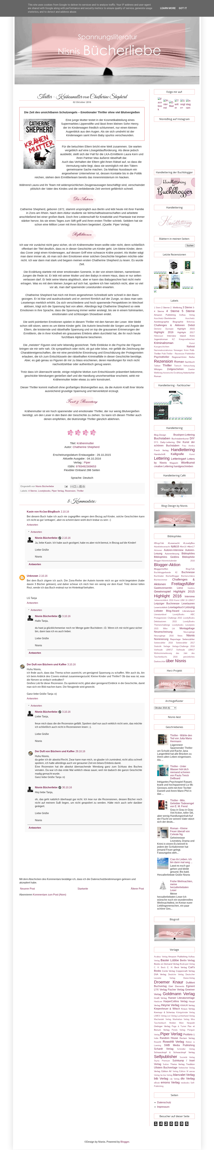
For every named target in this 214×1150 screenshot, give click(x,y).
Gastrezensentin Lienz (168, 588)
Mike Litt (169, 628)
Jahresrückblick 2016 (163, 600)
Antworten (32, 524)
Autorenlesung (172, 553)
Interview (171, 336)
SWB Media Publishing (179, 1045)
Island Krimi (187, 336)
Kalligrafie (177, 454)
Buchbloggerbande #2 (165, 572)
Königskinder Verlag (185, 1012)
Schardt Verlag (163, 1049)
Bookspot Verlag (187, 964)
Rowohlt (157, 1042)
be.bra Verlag (166, 1075)
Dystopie (169, 329)
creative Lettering (163, 466)
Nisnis (190, 635)
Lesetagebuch (176, 607)
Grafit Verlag (160, 998)
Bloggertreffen (161, 569)
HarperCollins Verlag (175, 1001)
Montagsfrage (187, 628)
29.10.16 (80, 751)
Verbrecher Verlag (186, 1068)
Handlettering (183, 450)
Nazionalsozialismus (163, 350)
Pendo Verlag (178, 1030)
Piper (87, 462)
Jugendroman (161, 339)
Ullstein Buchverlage (165, 1067)
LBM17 (191, 600)
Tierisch (177, 366)
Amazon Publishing (165, 315)
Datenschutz (164, 1102)
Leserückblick (160, 607)
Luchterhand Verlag (186, 1016)
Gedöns (191, 588)
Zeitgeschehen (175, 369)
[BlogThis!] (74, 486)
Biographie (178, 321)
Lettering (162, 458)
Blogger (124, 1141)
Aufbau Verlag (187, 315)
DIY (192, 438)
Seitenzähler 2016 (163, 643)
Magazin (174, 463)
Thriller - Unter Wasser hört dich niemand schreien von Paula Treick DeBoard (180, 772)
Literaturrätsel (160, 614)
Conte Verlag (168, 971)
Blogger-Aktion (167, 564)
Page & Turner (179, 1026)
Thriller (80, 491)
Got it (183, 8)
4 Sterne (32, 491)
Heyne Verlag (170, 1005)
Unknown (32, 576)
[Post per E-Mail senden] (66, 486)
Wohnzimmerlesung (163, 653)
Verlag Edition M (180, 1071)
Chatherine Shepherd (86, 447)
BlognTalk (190, 569)
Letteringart (178, 458)
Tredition (190, 1064)
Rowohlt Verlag (173, 1041)
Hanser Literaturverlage (181, 998)
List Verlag (172, 1016)
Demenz (158, 329)
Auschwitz (190, 318)
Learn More (168, 8)
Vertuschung (189, 366)
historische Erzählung (173, 373)
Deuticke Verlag (176, 974)
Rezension (70, 491)
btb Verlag (161, 1078)
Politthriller (190, 353)
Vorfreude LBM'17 (163, 650)
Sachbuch (190, 362)
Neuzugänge (189, 632)
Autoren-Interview (173, 550)
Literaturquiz (188, 611)
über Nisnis (176, 661)
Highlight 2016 (163, 332)
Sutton (166, 1064)
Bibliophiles (188, 553)
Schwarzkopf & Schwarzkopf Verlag (174, 1052)
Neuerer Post (27, 888)
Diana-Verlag (189, 978)
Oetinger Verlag (162, 1026)
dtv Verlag (188, 1078)
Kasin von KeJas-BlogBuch (43, 511)
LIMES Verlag (160, 1016)
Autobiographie (161, 321)
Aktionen (158, 550)
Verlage (166, 646)
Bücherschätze (188, 576)
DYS (156, 442)
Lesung (190, 607)
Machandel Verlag (162, 1019)
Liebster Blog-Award (166, 611)
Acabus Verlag (160, 956)
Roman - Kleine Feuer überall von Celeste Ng (180, 831)
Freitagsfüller (183, 584)
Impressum (163, 1106)
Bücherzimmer (160, 580)
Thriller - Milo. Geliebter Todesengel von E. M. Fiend (182, 803)
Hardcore (158, 1001)
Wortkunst (188, 462)
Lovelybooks (44, 491)
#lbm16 (183, 546)
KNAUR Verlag (187, 1005)
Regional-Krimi (179, 357)
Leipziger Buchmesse (167, 603)
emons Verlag (170, 1082)
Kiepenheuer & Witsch (167, 1008)
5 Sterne (188, 311)
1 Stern (157, 307)
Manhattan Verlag (181, 1019)
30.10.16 (67, 787)
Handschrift (159, 454)
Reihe (192, 357)
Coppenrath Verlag (185, 971)
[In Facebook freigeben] (80, 486)
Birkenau (191, 322)
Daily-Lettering (167, 442)
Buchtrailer (159, 576)
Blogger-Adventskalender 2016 (174, 561)
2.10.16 (65, 511)
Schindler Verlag (186, 1049)
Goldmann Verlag (179, 994)
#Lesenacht (174, 543)
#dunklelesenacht (162, 546)
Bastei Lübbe (170, 960)
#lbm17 (191, 546)
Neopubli (191, 1023)
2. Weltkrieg (176, 307)
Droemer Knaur (168, 982)
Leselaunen (188, 603)
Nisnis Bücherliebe (46, 538)
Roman (179, 361)
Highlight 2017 (186, 332)
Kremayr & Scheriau (164, 1012)
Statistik (158, 646)
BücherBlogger (172, 576)
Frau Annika (188, 446)
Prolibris (188, 1034)
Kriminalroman (163, 343)
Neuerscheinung (163, 631)
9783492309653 (86, 466)
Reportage (175, 639)
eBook (157, 1083)
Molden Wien (176, 1023)
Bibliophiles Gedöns (166, 557)
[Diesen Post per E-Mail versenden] (71, 486)
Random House (169, 1038)
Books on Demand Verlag (166, 964)
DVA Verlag (160, 974)
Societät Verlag (187, 1057)
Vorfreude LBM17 (185, 650)
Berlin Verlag (187, 960)
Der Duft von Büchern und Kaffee (46, 664)
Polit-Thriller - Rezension (173, 353)
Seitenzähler (188, 639)
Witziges (158, 369)
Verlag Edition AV (163, 1071)
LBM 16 (184, 600)
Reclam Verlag (187, 1038)
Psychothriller (161, 357)
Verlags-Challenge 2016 (183, 646)
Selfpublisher (165, 1056)
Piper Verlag (58, 491)
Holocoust (158, 336)
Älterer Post (137, 888)
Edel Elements (176, 986)
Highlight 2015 (186, 329)
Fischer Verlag (176, 989)
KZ (173, 339)
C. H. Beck (160, 967)
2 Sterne (165, 307)
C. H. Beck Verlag (177, 967)
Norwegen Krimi (181, 350)
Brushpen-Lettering (184, 434)
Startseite (83, 888)
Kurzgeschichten (161, 346)
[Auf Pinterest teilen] (83, 486)
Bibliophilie (188, 557)
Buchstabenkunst (180, 438)
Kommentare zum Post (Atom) (49, 894)
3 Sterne (187, 307)
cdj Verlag (174, 1079)
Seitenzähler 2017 (185, 643)
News (180, 636)
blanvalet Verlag (184, 1074)
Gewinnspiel (162, 591)
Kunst (192, 343)
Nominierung (161, 639)
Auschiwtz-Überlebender (165, 318)
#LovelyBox (189, 543)
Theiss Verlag (177, 1064)
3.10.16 (66, 616)
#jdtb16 (175, 546)
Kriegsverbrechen (187, 339)
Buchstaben (162, 438)
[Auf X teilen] (77, 486)
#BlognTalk (159, 543)
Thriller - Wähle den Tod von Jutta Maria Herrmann (181, 738)
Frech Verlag (161, 450)
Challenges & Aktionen (169, 325)
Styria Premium (162, 1061)
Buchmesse (188, 572)
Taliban (157, 366)
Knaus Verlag (188, 1009)
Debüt (191, 325)
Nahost (191, 346)
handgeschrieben (183, 466)
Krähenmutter (85, 443)
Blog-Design (160, 435)
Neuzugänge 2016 (164, 636)
